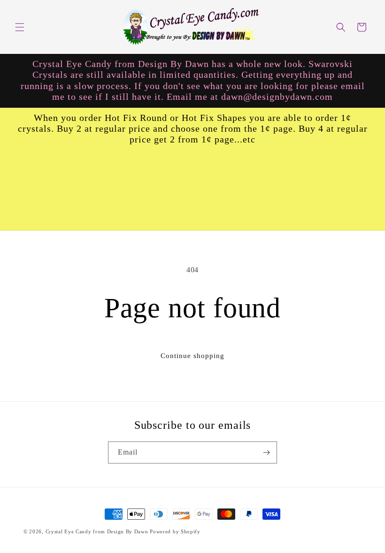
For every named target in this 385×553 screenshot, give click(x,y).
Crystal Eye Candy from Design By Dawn (97, 531)
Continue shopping (192, 355)
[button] (19, 27)
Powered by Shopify (175, 531)
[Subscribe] (266, 452)
